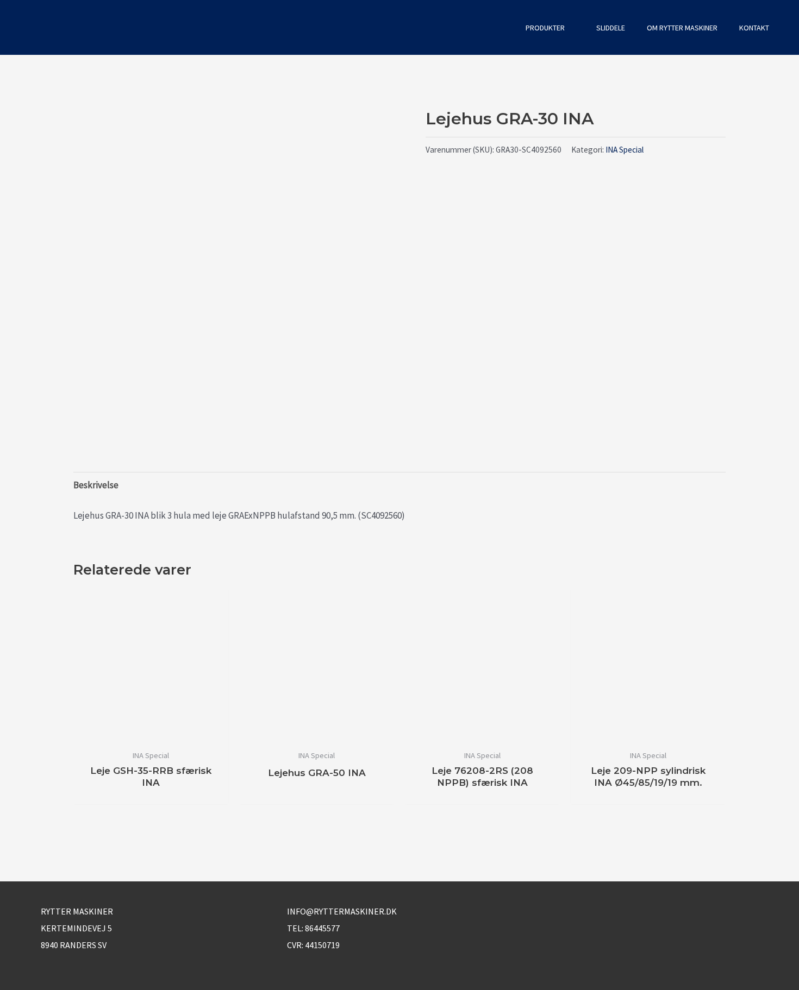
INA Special (625, 149)
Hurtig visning (150, 733)
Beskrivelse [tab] (95, 485)
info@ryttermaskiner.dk (342, 911)
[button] (500, 27)
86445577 (322, 928)
